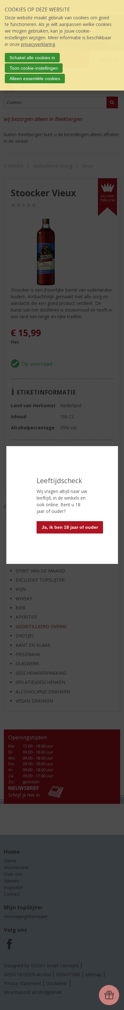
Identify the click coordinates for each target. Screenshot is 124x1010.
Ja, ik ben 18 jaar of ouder (70, 527)
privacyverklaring (38, 44)
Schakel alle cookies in (32, 57)
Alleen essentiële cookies (35, 78)
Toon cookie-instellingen (34, 68)
